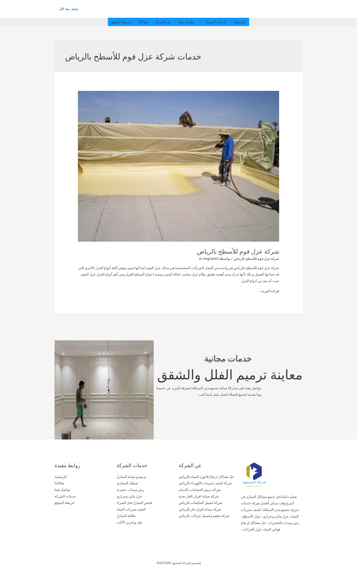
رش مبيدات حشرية (130, 489)
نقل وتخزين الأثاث (129, 522)
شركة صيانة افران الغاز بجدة (199, 496)
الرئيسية (240, 22)
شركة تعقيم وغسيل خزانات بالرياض (204, 515)
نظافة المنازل (126, 515)
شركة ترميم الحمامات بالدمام (200, 489)
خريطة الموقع (121, 22)
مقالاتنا (143, 22)
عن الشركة (163, 22)
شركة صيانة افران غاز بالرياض (200, 509)
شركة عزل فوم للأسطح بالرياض (237, 250)
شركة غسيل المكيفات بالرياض (200, 502)
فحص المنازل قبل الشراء (134, 502)
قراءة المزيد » (269, 291)
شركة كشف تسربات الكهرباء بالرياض (205, 483)
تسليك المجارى (127, 483)
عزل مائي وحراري (129, 496)
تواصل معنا (186, 22)
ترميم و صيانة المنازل (131, 476)
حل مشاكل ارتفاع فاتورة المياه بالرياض (206, 476)
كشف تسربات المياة (131, 509)
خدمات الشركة (216, 22)
